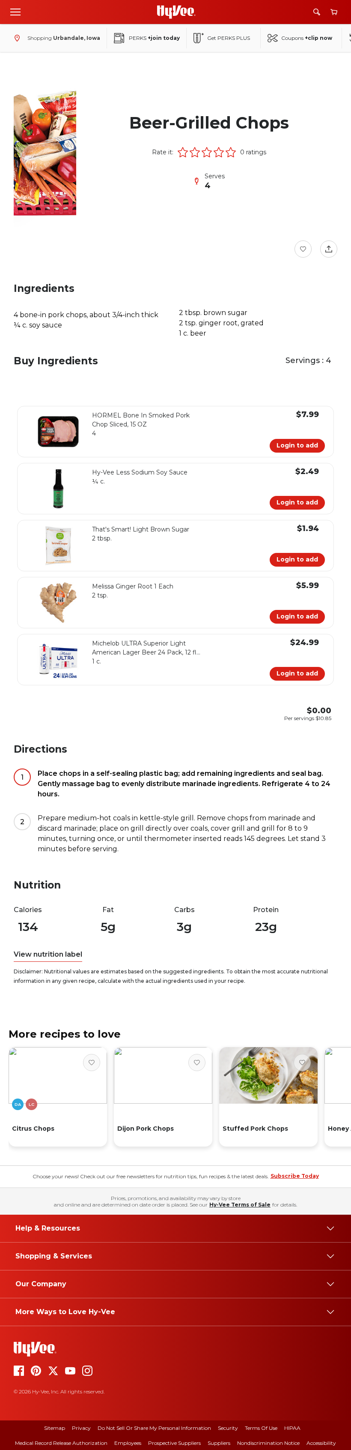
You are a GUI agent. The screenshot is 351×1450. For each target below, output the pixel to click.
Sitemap (54, 1428)
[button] (183, 152)
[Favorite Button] (303, 249)
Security (228, 1428)
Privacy (81, 1428)
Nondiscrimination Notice (268, 1443)
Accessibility (321, 1443)
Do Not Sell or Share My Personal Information (154, 1428)
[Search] (317, 12)
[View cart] (334, 12)
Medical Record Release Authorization (61, 1443)
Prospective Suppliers (174, 1443)
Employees (127, 1443)
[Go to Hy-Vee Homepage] (176, 12)
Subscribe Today (295, 1176)
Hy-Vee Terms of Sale (240, 1204)
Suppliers (219, 1443)
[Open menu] (15, 11)
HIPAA (292, 1428)
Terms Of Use (261, 1428)
